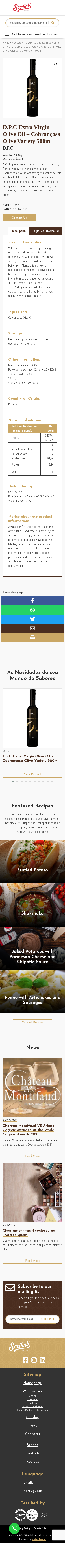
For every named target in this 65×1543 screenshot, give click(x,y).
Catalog (32, 1417)
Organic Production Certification (32, 1410)
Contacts (32, 1434)
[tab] (18, 231)
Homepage (32, 1383)
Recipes (32, 1462)
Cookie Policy (41, 1528)
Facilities (32, 1403)
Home (6, 42)
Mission (32, 1396)
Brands (32, 1445)
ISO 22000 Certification (32, 1406)
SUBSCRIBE (48, 1319)
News (32, 1425)
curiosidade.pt (39, 1539)
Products (16, 42)
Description (18, 231)
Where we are (32, 1399)
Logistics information (45, 231)
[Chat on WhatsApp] (14, 1528)
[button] (56, 64)
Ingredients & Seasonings (37, 42)
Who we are (32, 1391)
